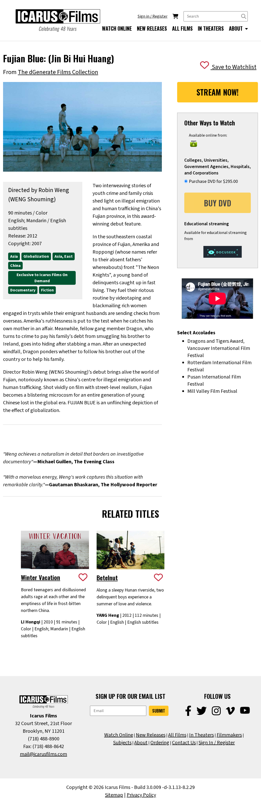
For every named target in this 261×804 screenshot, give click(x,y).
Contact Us (184, 742)
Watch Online (118, 735)
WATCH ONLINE (117, 28)
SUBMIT (158, 711)
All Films (177, 735)
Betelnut (107, 577)
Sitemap (114, 795)
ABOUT (236, 28)
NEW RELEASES (152, 28)
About (141, 742)
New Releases (150, 735)
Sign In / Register (217, 742)
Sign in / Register (152, 16)
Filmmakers (229, 735)
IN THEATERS (211, 28)
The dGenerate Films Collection (58, 72)
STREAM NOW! (218, 92)
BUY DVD (217, 203)
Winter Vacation (40, 577)
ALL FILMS (182, 28)
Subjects (122, 742)
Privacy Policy (141, 795)
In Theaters (201, 735)
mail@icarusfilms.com (43, 754)
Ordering (159, 742)
